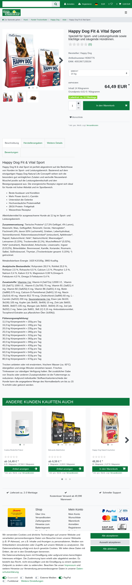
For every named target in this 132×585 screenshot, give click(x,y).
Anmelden (73, 524)
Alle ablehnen (110, 548)
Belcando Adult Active (56, 450)
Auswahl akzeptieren (110, 542)
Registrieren (74, 527)
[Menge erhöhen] (78, 103)
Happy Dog (54, 20)
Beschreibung (12, 143)
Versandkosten (92, 125)
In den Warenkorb (105, 105)
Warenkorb (74, 521)
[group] (22, 427)
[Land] (96, 4)
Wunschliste (77, 117)
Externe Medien (48, 577)
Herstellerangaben (33, 143)
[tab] (11, 143)
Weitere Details (54, 143)
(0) (90, 44)
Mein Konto (74, 514)
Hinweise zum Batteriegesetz (42, 526)
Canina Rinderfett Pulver (13, 450)
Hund (25, 20)
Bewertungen (11, 152)
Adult (64, 20)
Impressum (70, 565)
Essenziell (13, 577)
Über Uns (40, 514)
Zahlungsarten (42, 521)
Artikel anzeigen (21, 469)
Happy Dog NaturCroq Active (103, 450)
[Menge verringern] (78, 108)
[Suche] (56, 4)
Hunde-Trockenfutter (38, 20)
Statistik (29, 577)
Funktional (13, 581)
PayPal (67, 577)
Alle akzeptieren (110, 535)
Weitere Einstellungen (32, 581)
